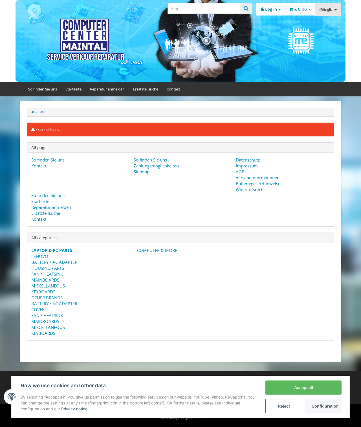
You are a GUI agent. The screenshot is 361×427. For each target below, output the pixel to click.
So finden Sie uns (42, 89)
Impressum (247, 166)
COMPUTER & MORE (156, 250)
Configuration (325, 406)
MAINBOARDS (45, 280)
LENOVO (39, 256)
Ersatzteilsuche (145, 89)
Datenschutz (248, 160)
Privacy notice (74, 408)
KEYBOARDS (43, 292)
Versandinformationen (257, 177)
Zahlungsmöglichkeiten (156, 166)
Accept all (303, 387)
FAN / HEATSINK (47, 274)
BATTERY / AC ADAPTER (54, 262)
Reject (284, 406)
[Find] (246, 8)
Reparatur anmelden (107, 89)
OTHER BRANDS (47, 297)
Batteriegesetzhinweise (258, 183)
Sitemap (141, 171)
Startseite (73, 89)
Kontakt (173, 89)
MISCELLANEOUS (48, 286)
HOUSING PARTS (47, 268)
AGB (240, 171)
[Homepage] (32, 112)
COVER (38, 309)
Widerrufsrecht (250, 189)
